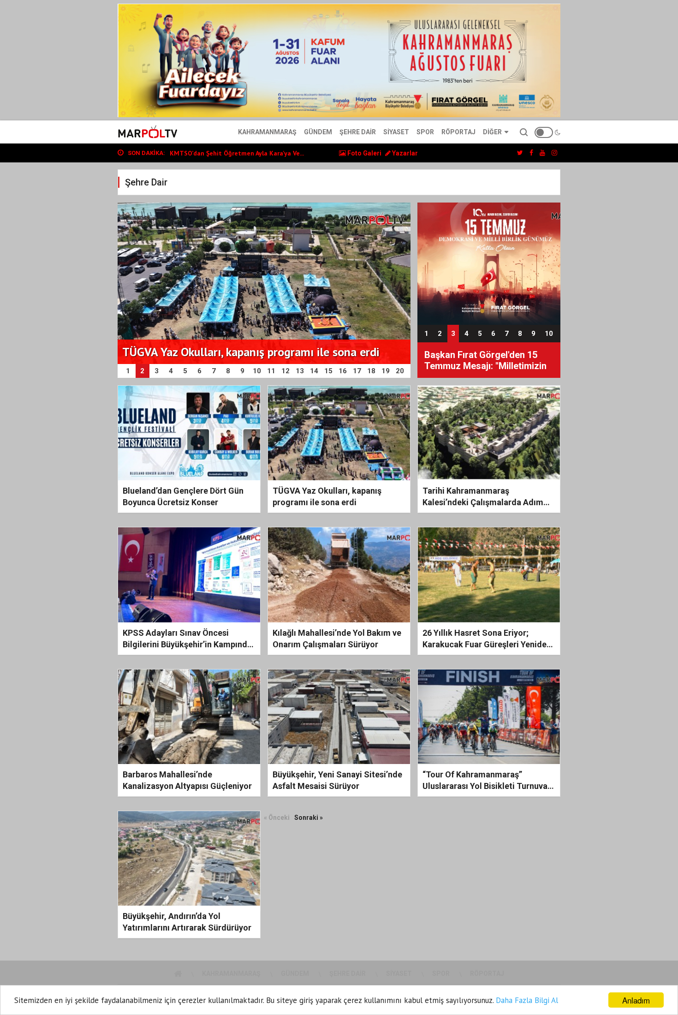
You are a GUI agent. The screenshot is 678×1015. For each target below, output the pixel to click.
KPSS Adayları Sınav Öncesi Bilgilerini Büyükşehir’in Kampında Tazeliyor (187, 644)
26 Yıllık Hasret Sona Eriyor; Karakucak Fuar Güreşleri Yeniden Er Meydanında (486, 644)
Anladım (636, 1000)
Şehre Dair (357, 132)
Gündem (318, 132)
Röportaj (458, 132)
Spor (425, 132)
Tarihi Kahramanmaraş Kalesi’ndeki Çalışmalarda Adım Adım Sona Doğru (482, 502)
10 (549, 333)
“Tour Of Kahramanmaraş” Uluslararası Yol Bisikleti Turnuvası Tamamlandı (488, 786)
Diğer (492, 132)
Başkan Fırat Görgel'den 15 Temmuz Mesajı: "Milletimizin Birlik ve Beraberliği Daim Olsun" (485, 360)
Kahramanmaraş (267, 132)
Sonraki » (308, 817)
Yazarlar (404, 153)
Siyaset (396, 132)
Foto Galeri (363, 153)
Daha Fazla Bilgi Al (527, 1000)
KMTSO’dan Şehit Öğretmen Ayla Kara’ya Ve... (237, 153)
